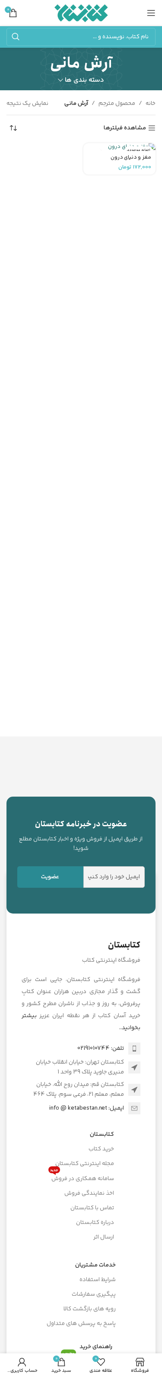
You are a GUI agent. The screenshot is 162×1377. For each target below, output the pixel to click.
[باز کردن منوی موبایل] (151, 12)
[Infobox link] (81, 836)
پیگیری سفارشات (94, 1294)
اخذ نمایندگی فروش (89, 1193)
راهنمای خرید (95, 1347)
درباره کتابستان (95, 1222)
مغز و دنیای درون (131, 157)
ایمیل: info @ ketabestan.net (86, 1108)
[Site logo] (81, 13)
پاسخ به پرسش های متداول (81, 1323)
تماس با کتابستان (92, 1208)
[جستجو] (15, 37)
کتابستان (102, 1134)
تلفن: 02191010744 (100, 1048)
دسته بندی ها (84, 80)
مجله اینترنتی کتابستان (84, 1163)
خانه (151, 103)
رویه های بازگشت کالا (90, 1309)
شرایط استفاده (97, 1280)
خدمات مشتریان (95, 1265)
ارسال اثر (103, 1237)
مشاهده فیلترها (125, 128)
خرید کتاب (101, 1149)
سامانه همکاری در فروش (82, 1178)
